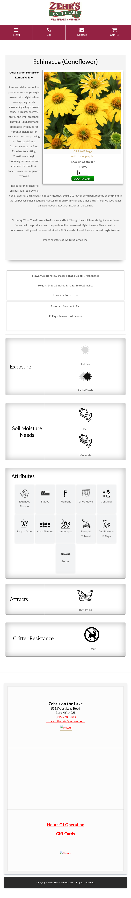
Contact (82, 34)
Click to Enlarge (83, 151)
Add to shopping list (82, 156)
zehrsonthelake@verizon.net (65, 721)
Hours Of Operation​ (65, 824)
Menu (16, 34)
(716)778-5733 (66, 717)
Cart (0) (114, 34)
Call (49, 34)
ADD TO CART (83, 178)
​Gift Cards (65, 833)
